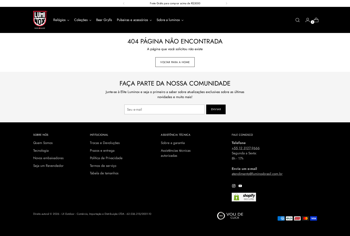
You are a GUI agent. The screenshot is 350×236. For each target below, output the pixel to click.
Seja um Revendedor (48, 165)
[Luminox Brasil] (40, 20)
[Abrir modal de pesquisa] (297, 20)
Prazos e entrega (102, 150)
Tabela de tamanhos (104, 173)
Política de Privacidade (106, 158)
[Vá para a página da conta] (306, 20)
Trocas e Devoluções (105, 142)
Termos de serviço (103, 165)
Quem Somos (43, 142)
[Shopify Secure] (244, 197)
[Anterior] (123, 3)
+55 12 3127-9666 (246, 148)
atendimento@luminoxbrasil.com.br (257, 173)
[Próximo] (226, 3)
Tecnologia (41, 150)
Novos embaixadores (48, 158)
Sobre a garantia (173, 142)
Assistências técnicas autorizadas (176, 153)
